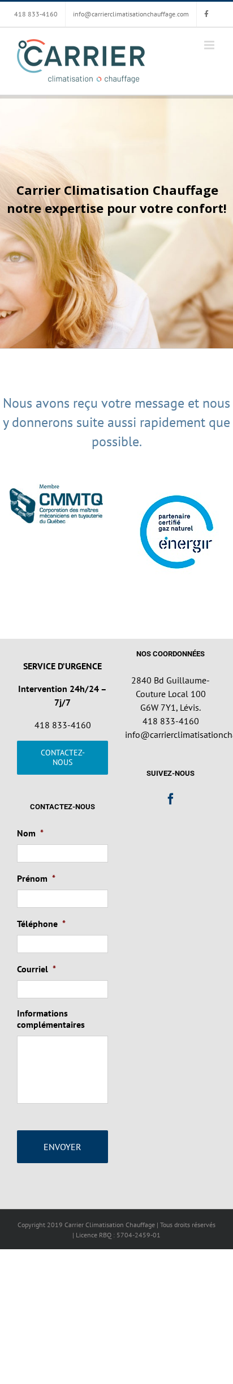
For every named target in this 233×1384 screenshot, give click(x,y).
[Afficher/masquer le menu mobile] (210, 45)
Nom (30, 833)
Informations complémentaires (51, 1019)
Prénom (36, 878)
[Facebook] (170, 799)
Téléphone (41, 923)
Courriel (36, 969)
